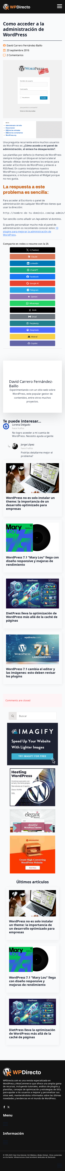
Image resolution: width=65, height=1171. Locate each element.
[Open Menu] (59, 6)
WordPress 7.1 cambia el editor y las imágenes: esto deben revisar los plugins (30, 672)
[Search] (13, 716)
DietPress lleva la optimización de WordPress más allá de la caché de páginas (31, 616)
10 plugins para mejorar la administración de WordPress (30, 231)
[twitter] (8, 1107)
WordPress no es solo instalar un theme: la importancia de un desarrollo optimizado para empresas (30, 503)
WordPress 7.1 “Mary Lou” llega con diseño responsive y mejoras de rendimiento (32, 561)
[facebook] (4, 1107)
